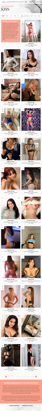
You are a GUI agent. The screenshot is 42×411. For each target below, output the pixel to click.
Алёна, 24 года (10, 368)
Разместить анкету (31, 2)
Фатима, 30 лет (10, 338)
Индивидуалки (9, 1)
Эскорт (22, 1)
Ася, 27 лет (31, 191)
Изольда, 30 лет (31, 338)
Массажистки (16, 1)
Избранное (38, 1)
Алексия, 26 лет (31, 368)
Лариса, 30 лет (10, 309)
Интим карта (26, 2)
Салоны (20, 1)
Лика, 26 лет (31, 43)
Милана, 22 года (10, 279)
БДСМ (13, 1)
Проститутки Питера (21, 409)
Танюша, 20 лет (10, 250)
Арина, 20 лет (31, 309)
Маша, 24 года (31, 102)
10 (33, 376)
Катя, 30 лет (31, 250)
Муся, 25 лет (10, 102)
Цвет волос (22, 16)
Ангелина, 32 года (31, 220)
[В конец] (36, 376)
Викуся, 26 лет (31, 73)
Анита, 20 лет (11, 220)
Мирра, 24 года (10, 161)
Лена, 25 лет (31, 161)
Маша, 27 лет (31, 279)
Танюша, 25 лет (31, 132)
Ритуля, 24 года (10, 191)
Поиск (35, 1)
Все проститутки (4, 2)
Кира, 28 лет (11, 132)
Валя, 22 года (11, 73)
